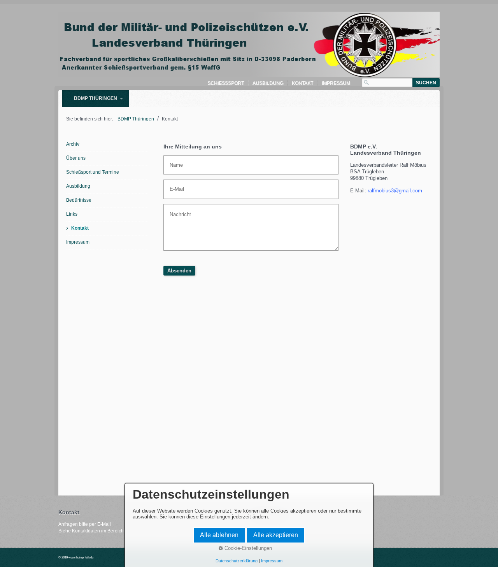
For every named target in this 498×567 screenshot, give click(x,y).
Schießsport (225, 83)
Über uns (76, 158)
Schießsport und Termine (92, 172)
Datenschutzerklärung (237, 560)
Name (174, 161)
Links (71, 214)
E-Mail (174, 185)
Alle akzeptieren (275, 535)
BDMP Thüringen (95, 98)
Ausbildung (268, 83)
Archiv (72, 144)
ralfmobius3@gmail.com (395, 191)
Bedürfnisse (78, 200)
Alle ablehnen (219, 535)
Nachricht (177, 210)
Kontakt (302, 83)
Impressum (336, 83)
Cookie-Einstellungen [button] (247, 548)
